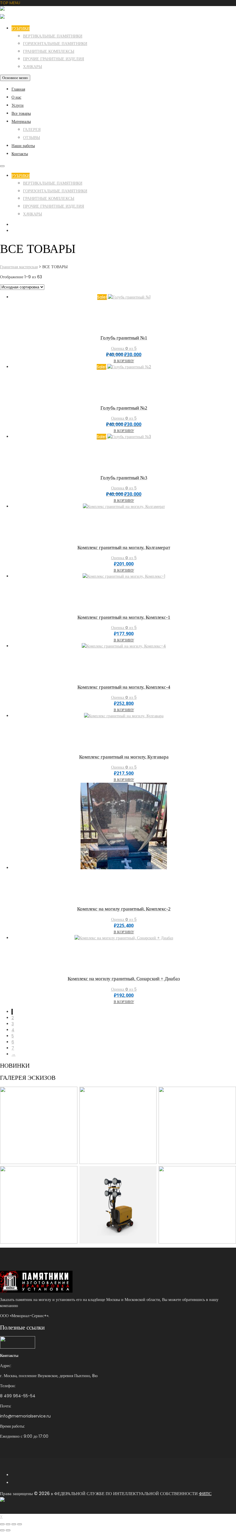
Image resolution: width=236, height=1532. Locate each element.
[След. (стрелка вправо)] (8, 1530)
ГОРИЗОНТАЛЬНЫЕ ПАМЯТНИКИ (55, 43)
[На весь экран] (8, 1524)
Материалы (21, 121)
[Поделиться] (14, 1524)
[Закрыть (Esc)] (19, 1524)
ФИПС (205, 1493)
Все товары (21, 113)
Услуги (18, 105)
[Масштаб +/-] (2, 1524)
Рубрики (21, 28)
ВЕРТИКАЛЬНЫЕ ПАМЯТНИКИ (52, 36)
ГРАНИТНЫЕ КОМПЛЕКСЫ (48, 51)
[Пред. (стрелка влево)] (2, 1530)
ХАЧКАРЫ (32, 67)
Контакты (20, 154)
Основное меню (15, 78)
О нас (16, 97)
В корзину (124, 361)
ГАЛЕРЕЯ (32, 129)
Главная (18, 89)
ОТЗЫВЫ (31, 137)
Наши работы (23, 146)
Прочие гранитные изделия (53, 59)
